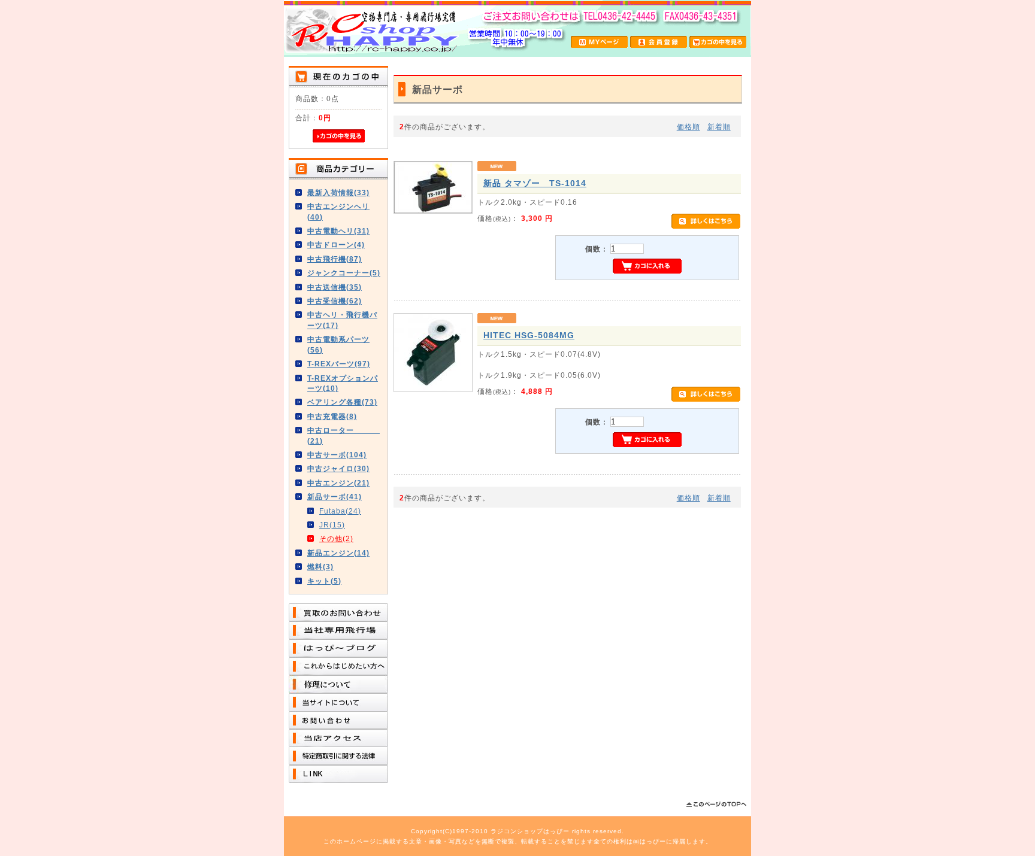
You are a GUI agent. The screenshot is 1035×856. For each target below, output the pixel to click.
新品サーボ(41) (334, 496)
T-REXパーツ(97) (338, 364)
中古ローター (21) (343, 435)
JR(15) (332, 525)
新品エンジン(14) (338, 553)
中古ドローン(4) (336, 244)
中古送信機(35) (334, 287)
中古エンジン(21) (338, 483)
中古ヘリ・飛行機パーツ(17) (342, 320)
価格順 (688, 126)
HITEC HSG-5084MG (528, 335)
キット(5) (324, 581)
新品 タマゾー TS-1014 (534, 183)
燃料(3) (320, 566)
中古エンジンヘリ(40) (338, 211)
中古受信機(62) (334, 301)
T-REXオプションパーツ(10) (342, 383)
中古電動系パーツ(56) (338, 344)
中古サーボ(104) (337, 455)
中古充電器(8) (332, 416)
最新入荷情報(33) (338, 192)
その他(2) (336, 538)
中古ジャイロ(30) (338, 468)
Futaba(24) (340, 511)
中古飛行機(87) (334, 259)
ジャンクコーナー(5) (343, 273)
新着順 (719, 126)
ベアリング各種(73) (342, 402)
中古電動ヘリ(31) (338, 231)
